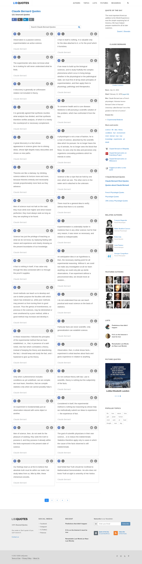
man (117, 136)
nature (119, 413)
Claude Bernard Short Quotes (117, 181)
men (115, 423)
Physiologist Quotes (112, 196)
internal (112, 136)
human (121, 417)
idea (116, 130)
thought (109, 423)
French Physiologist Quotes (114, 192)
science (108, 130)
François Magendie (120, 220)
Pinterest (43, 533)
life (113, 130)
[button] (128, 2)
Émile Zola (117, 237)
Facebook (43, 523)
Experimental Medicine (115, 120)
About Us (36, 558)
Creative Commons (117, 85)
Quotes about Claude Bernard (117, 185)
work (114, 420)
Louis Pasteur (118, 245)
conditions (108, 133)
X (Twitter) (43, 530)
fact (114, 133)
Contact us (15, 537)
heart (124, 420)
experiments (118, 139)
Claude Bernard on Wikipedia (119, 149)
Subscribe (125, 524)
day (121, 423)
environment (121, 133)
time (125, 413)
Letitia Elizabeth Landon (117, 391)
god (108, 417)
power (113, 417)
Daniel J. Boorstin (123, 31)
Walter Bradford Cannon (122, 228)
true (121, 136)
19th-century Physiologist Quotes (116, 201)
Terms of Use (16, 558)
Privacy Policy (26, 558)
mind (107, 136)
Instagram (43, 526)
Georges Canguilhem (121, 253)
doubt (107, 142)
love (113, 413)
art (124, 139)
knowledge (109, 139)
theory (120, 130)
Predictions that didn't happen (76, 523)
